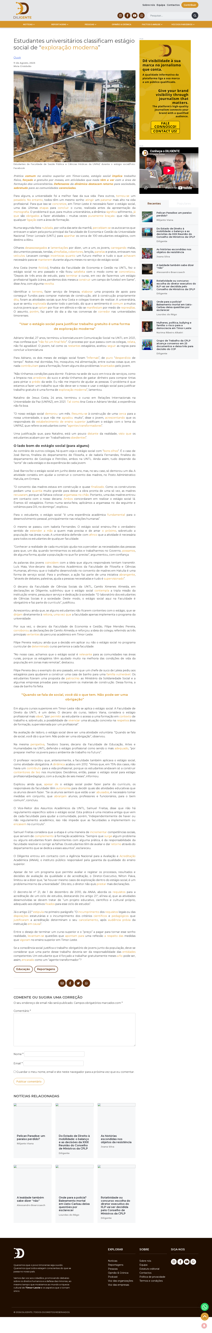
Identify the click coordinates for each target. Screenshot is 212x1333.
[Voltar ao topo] (205, 1317)
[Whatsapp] (142, 15)
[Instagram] (120, 15)
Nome (19, 1054)
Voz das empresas (118, 1284)
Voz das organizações (120, 1280)
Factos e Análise (151, 24)
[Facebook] (127, 15)
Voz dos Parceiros (181, 24)
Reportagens (58, 24)
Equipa (161, 4)
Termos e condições (151, 1280)
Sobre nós (148, 4)
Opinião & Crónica (121, 24)
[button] (205, 1307)
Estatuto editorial (149, 1268)
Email (18, 1063)
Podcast (113, 1276)
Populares (184, 203)
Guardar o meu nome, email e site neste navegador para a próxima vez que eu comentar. (75, 1071)
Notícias (28, 24)
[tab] (154, 203)
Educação (23, 969)
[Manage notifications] (204, 1325)
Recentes (154, 203)
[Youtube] (134, 15)
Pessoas (89, 24)
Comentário (22, 1010)
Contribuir (190, 4)
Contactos (173, 4)
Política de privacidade (152, 1276)
